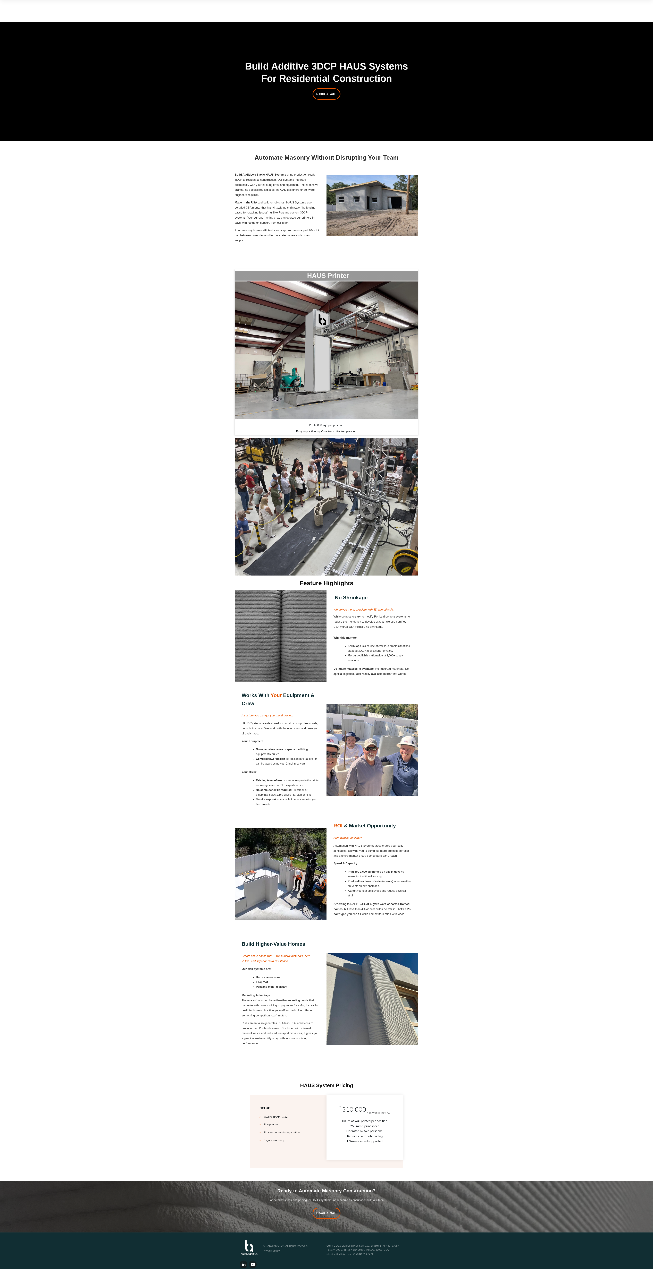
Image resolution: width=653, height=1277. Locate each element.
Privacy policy (271, 1250)
